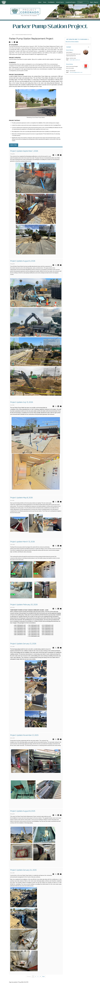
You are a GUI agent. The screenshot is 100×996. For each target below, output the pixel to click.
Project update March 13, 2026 (22, 542)
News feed (13, 145)
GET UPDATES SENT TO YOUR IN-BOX (76, 39)
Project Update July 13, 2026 (21, 402)
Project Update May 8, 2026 (21, 498)
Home (13, 34)
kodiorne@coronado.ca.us (75, 59)
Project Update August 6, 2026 (22, 261)
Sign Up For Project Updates (72, 41)
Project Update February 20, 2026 (23, 604)
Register (96, 2)
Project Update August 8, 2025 (22, 811)
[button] (10, 42)
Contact (68, 47)
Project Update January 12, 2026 (23, 644)
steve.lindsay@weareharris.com (76, 72)
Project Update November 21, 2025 (24, 735)
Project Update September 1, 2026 (24, 151)
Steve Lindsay (69, 64)
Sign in (91, 2)
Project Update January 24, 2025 (23, 870)
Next (43, 976)
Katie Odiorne (69, 50)
